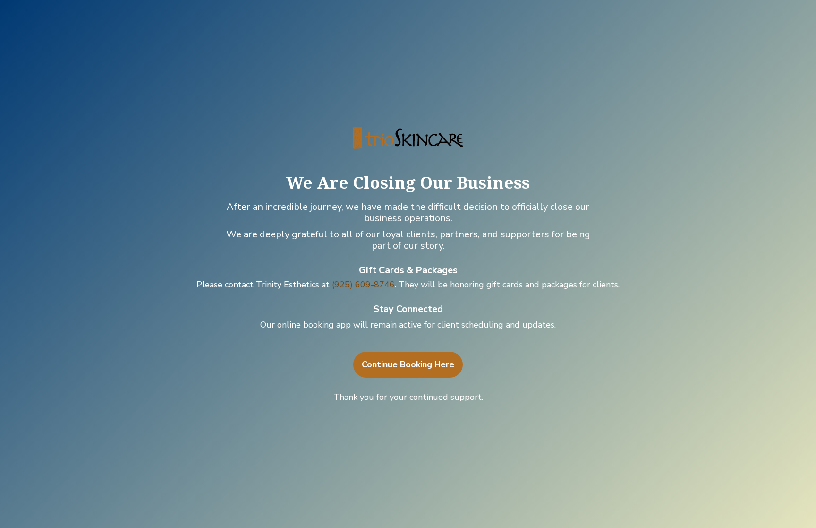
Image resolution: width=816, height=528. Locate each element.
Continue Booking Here (408, 364)
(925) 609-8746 (363, 284)
